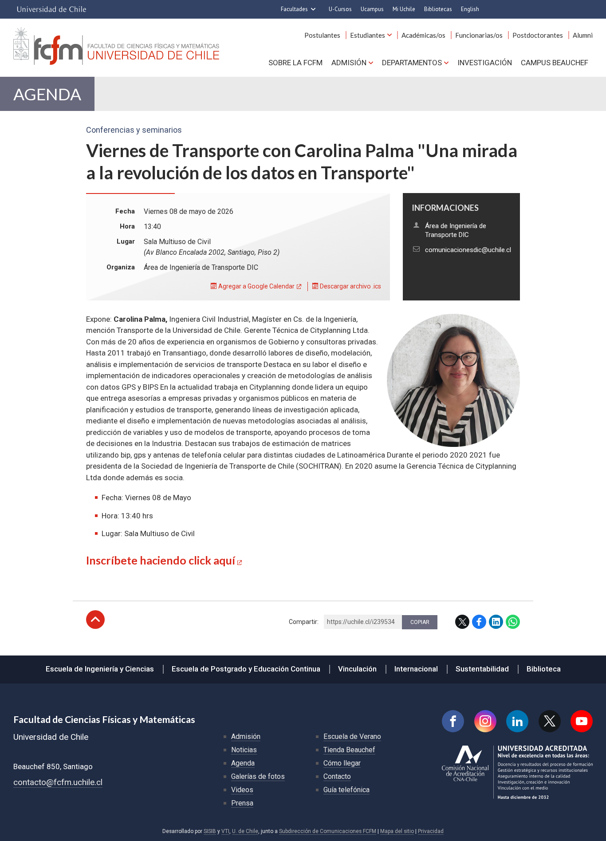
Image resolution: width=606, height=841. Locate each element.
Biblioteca (544, 668)
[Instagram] (485, 721)
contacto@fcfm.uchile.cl (57, 782)
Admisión (348, 62)
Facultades (294, 9)
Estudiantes (367, 35)
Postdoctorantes (537, 35)
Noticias (244, 750)
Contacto (337, 776)
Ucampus (372, 9)
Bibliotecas (438, 9)
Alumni (583, 35)
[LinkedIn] (517, 721)
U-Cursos (340, 9)
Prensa (242, 803)
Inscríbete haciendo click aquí (160, 560)
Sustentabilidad (482, 668)
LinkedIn (496, 622)
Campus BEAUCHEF (554, 62)
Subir (95, 619)
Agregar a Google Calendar (256, 286)
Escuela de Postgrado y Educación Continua (246, 668)
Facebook (479, 622)
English (470, 9)
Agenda (47, 94)
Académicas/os (423, 35)
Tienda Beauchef (349, 750)
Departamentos (412, 62)
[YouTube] (582, 721)
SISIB (210, 831)
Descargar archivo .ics (350, 286)
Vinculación (357, 668)
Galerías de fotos (258, 776)
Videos (242, 790)
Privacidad (431, 831)
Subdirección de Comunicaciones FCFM (327, 831)
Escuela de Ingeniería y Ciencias (100, 668)
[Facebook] (453, 721)
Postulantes (322, 35)
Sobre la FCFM (295, 62)
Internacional (416, 668)
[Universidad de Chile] (51, 9)
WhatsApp (513, 622)
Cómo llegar (342, 763)
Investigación (484, 62)
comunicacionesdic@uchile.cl (468, 250)
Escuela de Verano (352, 736)
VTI (225, 831)
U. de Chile (245, 831)
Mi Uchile (404, 9)
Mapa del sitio (397, 831)
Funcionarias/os (479, 35)
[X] (550, 721)
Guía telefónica (346, 790)
